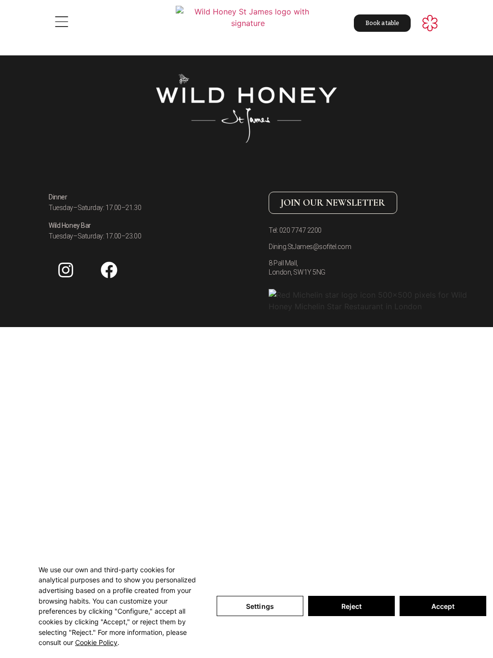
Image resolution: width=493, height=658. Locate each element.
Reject (351, 606)
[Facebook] (109, 270)
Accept (443, 606)
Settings (260, 606)
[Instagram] (65, 270)
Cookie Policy (96, 642)
